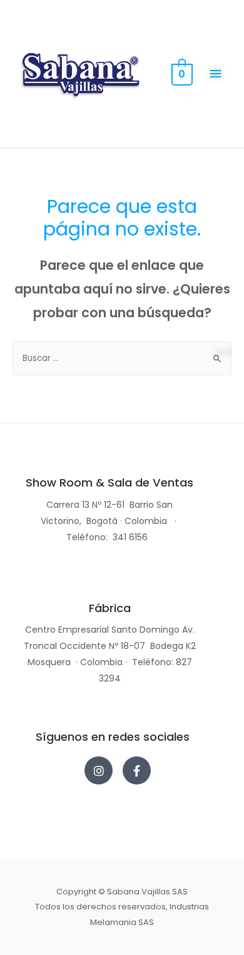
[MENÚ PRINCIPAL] (216, 74)
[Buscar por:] (122, 358)
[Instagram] (98, 770)
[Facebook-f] (137, 770)
